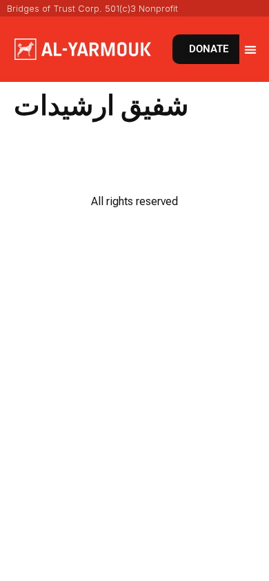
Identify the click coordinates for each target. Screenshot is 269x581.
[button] (250, 49)
